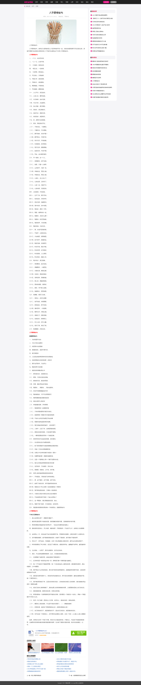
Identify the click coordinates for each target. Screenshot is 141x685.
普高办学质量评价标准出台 (99, 68)
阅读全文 (61, 16)
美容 (41, 2)
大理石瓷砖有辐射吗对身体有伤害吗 (102, 87)
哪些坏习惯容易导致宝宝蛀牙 (100, 61)
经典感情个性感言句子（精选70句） (67, 661)
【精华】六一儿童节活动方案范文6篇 (102, 18)
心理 (72, 2)
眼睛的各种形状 (96, 74)
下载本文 (66, 16)
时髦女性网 (67, 683)
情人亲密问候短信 (36, 675)
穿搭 (46, 2)
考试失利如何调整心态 (33, 659)
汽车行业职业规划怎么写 (99, 34)
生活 (77, 2)
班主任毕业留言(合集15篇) (99, 47)
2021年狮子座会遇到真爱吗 (99, 15)
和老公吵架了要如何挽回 (64, 669)
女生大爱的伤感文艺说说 (64, 659)
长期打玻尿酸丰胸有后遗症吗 (100, 97)
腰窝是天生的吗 (96, 77)
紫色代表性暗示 (32, 661)
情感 (67, 2)
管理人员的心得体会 (97, 31)
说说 (82, 2)
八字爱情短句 (96, 81)
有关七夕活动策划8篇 (63, 666)
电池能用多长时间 (97, 38)
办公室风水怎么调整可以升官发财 (101, 94)
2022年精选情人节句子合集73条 (36, 669)
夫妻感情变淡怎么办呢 (79, 675)
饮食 (57, 2)
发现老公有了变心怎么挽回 (35, 664)
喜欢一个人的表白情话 (33, 666)
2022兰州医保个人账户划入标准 (101, 25)
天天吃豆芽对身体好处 (98, 21)
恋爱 (37, 6)
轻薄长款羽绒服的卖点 (98, 51)
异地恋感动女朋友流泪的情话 (65, 664)
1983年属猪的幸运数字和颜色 (100, 64)
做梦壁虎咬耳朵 (96, 28)
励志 (87, 2)
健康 (52, 2)
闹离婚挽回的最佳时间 (33, 671)
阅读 (92, 2)
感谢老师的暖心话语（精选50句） (66, 671)
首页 (36, 2)
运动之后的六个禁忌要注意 (99, 84)
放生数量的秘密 (96, 71)
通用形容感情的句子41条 (99, 41)
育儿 (62, 2)
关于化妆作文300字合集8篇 (99, 44)
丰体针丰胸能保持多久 (98, 90)
